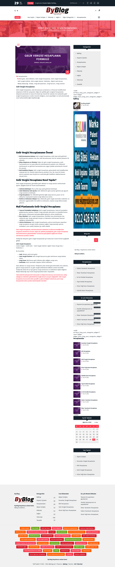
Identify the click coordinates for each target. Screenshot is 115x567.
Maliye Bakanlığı (23, 83)
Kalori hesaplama (43, 543)
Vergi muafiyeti (76, 550)
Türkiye (31, 83)
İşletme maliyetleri (80, 554)
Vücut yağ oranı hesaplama (37, 554)
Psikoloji (50, 17)
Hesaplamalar (81, 17)
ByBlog (79, 53)
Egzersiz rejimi (23, 535)
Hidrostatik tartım (88, 539)
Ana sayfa (44, 30)
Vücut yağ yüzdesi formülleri (56, 554)
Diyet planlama (62, 532)
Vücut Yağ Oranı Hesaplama (85, 286)
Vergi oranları (60, 83)
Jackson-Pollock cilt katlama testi (25, 543)
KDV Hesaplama (85, 351)
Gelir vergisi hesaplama (42, 79)
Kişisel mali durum (57, 81)
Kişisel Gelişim (40, 17)
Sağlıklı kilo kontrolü (47, 547)
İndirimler (47, 81)
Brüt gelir (22, 79)
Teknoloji (80, 80)
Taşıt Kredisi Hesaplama (84, 282)
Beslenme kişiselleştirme (87, 528)
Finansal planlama (47, 535)
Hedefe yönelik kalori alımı (73, 539)
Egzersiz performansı (93, 532)
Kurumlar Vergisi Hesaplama (89, 343)
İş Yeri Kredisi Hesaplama (85, 277)
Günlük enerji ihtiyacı (57, 539)
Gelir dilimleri (30, 79)
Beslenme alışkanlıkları (70, 528)
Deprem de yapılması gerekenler (87, 304)
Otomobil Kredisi (34, 547)
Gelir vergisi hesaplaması (59, 79)
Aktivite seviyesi (25, 528)
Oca (67, 72)
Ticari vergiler (47, 550)
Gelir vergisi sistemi (37, 81)
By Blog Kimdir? (85, 103)
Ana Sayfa (31, 17)
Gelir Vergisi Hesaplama (25, 87)
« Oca (96, 422)
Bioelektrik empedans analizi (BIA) (37, 532)
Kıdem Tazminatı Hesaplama (86, 268)
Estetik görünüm (34, 535)
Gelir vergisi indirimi (24, 81)
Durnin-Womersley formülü (76, 532)
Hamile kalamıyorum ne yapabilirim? (84, 310)
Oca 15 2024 (86, 345)
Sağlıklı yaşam (79, 547)
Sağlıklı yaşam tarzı (91, 547)
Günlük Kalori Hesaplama (85, 290)
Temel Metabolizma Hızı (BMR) (32, 550)
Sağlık (58, 17)
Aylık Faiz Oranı (46, 528)
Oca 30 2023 (86, 105)
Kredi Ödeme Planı (81, 543)
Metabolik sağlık (21, 547)
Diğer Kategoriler (68, 17)
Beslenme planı (20, 532)
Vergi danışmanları (40, 83)
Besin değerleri (57, 528)
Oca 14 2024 (86, 385)
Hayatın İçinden (82, 58)
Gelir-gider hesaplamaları (63, 535)
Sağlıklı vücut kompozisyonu (64, 547)
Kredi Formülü (54, 543)
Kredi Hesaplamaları (67, 543)
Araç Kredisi (35, 528)
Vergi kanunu (51, 83)
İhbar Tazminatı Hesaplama (86, 273)
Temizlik (79, 84)
